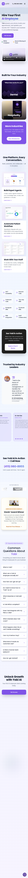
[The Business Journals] (13, 489)
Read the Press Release (13, 526)
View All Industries (14, 139)
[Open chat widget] (25, 874)
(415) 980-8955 (14, 466)
